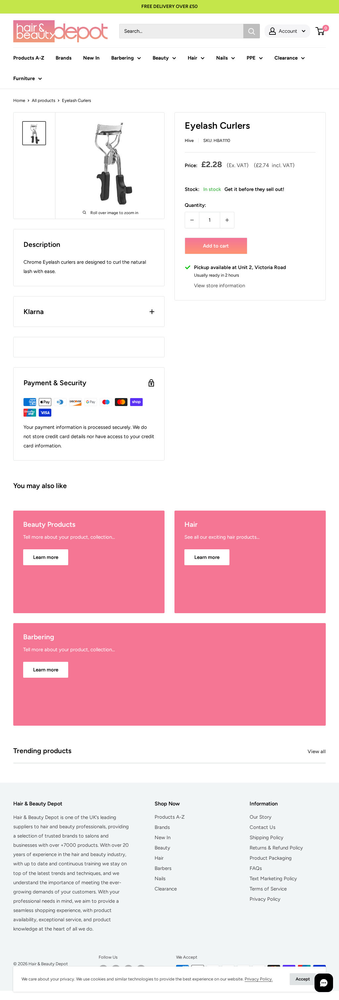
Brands (64, 58)
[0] (320, 31)
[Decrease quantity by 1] (192, 220)
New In (91, 58)
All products (43, 100)
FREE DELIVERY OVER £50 (169, 6)
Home (19, 100)
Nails (222, 58)
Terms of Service (268, 889)
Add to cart (216, 246)
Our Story (260, 817)
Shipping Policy (266, 838)
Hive (189, 140)
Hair (192, 58)
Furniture (24, 78)
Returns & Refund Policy (276, 848)
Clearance (286, 58)
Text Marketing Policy (273, 879)
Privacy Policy (265, 899)
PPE (251, 58)
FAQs (256, 868)
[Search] (251, 31)
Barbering (122, 58)
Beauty (161, 58)
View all (317, 751)
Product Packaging (271, 858)
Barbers (163, 868)
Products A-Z (28, 58)
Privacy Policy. (259, 979)
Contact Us (262, 827)
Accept (303, 979)
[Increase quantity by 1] (227, 220)
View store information (219, 286)
